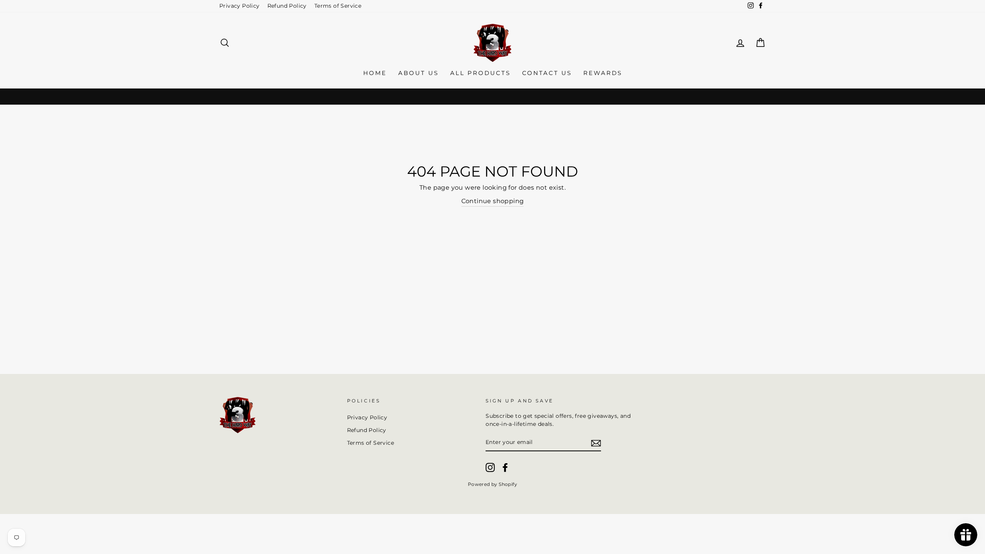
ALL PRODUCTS (480, 73)
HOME (375, 73)
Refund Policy (287, 6)
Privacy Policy (239, 6)
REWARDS (602, 73)
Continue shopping (492, 201)
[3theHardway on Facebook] (505, 467)
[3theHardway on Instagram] (490, 467)
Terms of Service (337, 6)
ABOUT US (418, 73)
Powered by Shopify (492, 484)
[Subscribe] (596, 443)
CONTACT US (547, 73)
